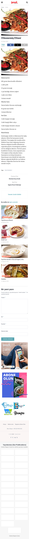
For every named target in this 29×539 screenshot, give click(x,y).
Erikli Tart (4, 240)
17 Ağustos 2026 (5, 281)
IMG (13, 434)
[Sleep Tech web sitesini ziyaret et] (7, 491)
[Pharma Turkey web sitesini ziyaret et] (7, 459)
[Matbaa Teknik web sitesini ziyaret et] (21, 511)
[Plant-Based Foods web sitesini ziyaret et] (21, 472)
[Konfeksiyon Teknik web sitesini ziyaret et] (7, 485)
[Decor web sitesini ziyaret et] (21, 491)
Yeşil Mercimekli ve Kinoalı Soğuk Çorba (12, 259)
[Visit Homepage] (14, 2)
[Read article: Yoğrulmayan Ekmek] (14, 212)
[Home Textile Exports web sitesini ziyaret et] (7, 498)
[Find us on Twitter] (12, 437)
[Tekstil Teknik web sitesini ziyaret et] (21, 478)
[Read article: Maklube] (14, 271)
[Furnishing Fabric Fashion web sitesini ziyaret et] (21, 498)
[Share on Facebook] (10, 45)
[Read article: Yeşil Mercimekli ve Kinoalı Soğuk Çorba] (14, 251)
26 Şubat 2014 (4, 41)
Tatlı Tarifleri (6, 236)
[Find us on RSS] (17, 437)
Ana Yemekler (8, 170)
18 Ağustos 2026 (5, 261)
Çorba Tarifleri (6, 256)
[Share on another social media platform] (24, 45)
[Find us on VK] (15, 437)
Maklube (3, 279)
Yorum (3, 297)
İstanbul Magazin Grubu (14, 535)
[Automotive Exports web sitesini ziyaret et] (21, 517)
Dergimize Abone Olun (20, 424)
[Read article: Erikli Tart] (14, 231)
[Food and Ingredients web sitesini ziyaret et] (7, 472)
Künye (4, 424)
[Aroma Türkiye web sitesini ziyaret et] (7, 478)
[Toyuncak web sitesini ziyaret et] (7, 504)
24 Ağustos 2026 (5, 222)
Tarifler (6, 7)
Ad (2, 317)
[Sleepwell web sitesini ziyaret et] (21, 485)
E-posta (3, 324)
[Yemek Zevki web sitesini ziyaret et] (7, 465)
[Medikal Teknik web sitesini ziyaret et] (21, 459)
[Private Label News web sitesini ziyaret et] (21, 452)
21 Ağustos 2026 (5, 242)
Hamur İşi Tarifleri (7, 217)
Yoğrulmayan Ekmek (7, 220)
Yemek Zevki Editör (14, 194)
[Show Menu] (2, 2)
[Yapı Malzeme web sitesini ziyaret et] (7, 517)
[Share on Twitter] (17, 45)
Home (2, 7)
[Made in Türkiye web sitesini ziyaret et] (7, 524)
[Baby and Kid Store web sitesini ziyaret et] (21, 504)
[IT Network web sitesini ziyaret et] (7, 511)
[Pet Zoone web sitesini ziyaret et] (14, 530)
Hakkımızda (10, 424)
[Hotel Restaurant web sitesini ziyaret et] (21, 465)
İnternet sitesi (4, 331)
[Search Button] (27, 2)
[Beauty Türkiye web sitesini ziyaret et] (7, 452)
